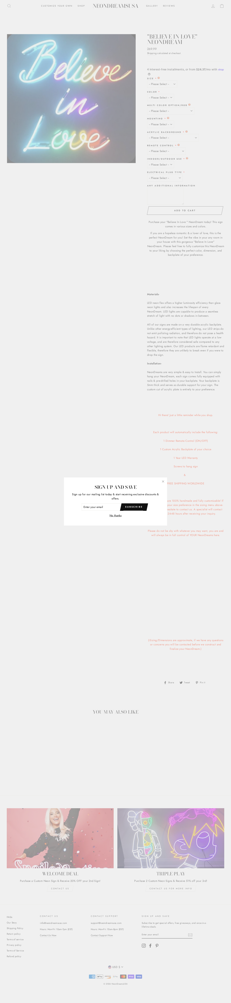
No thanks (116, 515)
